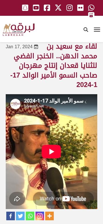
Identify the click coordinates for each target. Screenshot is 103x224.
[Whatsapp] (30, 216)
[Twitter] (20, 216)
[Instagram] (39, 216)
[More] (49, 216)
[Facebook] (10, 216)
